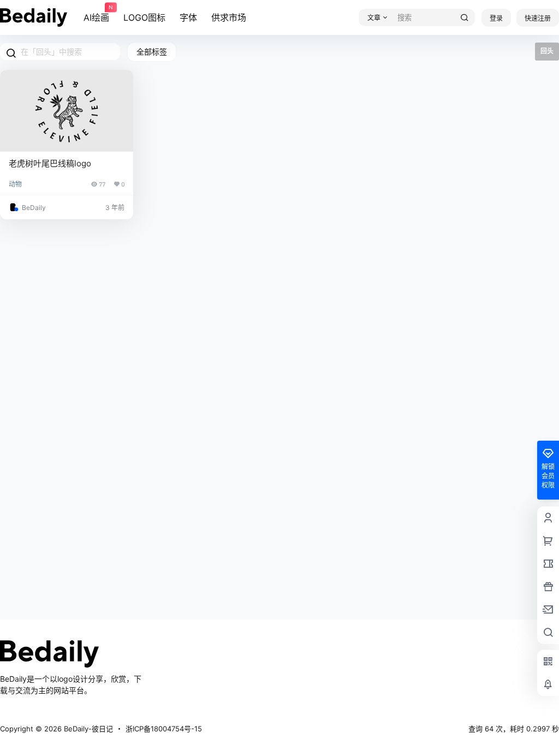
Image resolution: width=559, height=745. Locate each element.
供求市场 (228, 17)
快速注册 (538, 18)
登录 (496, 18)
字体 (188, 17)
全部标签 (151, 51)
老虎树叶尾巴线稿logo (50, 163)
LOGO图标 (144, 17)
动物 (15, 184)
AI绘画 (96, 13)
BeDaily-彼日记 (87, 728)
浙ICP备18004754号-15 (164, 728)
